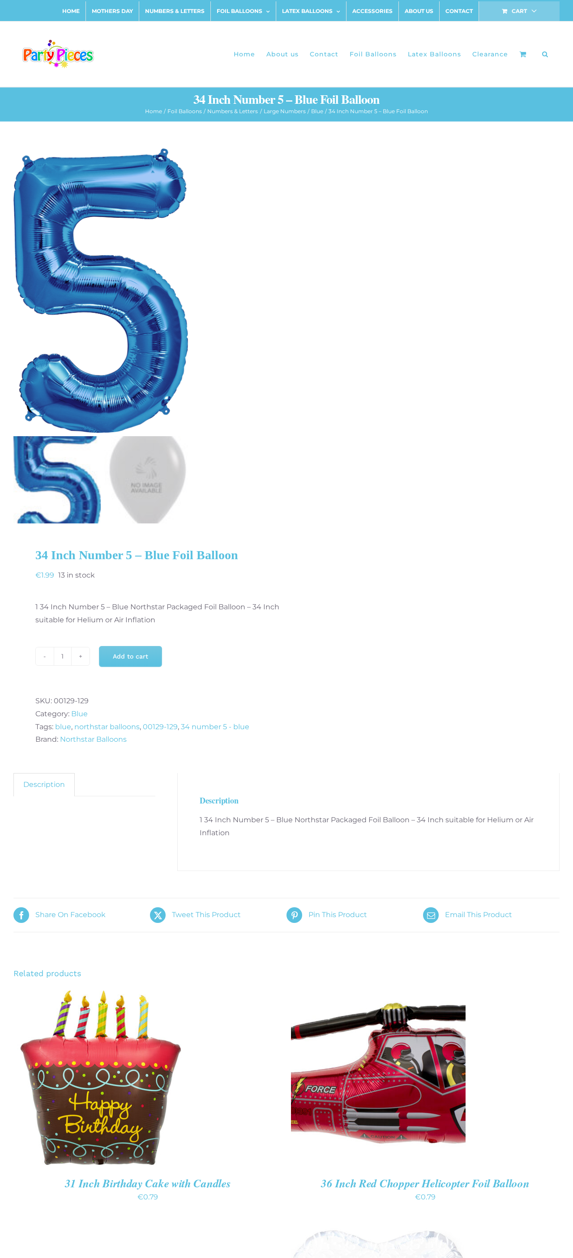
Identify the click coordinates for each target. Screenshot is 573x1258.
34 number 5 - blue (215, 726)
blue (63, 726)
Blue (79, 714)
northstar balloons (107, 726)
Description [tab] (44, 784)
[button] (545, 54)
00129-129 (160, 726)
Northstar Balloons (93, 739)
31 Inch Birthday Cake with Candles (148, 1183)
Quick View (132, 1078)
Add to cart (130, 656)
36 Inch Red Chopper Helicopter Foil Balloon (425, 1183)
